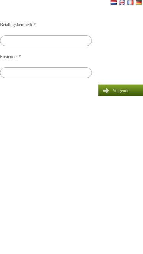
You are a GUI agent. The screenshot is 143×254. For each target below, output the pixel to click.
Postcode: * (10, 56)
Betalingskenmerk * (18, 24)
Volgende (120, 90)
